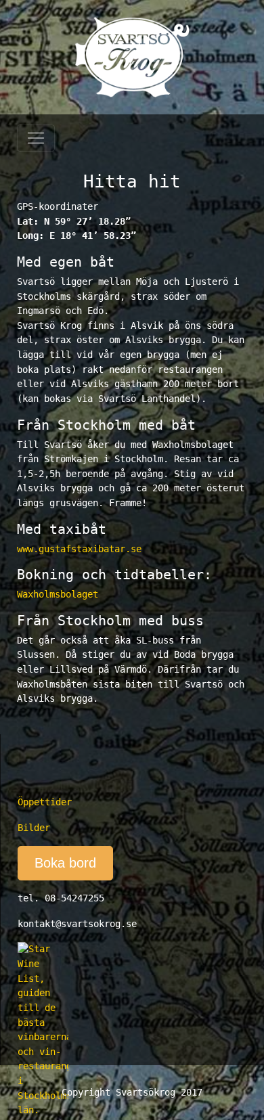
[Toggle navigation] (36, 138)
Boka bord (65, 862)
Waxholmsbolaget (57, 594)
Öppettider (45, 802)
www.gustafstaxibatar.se (79, 548)
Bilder (34, 827)
